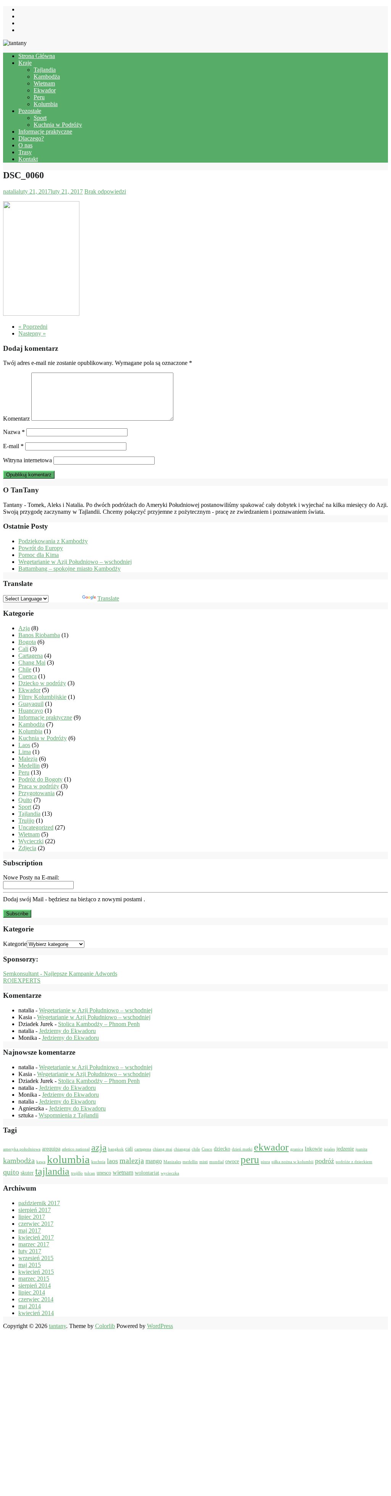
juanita (361, 1149)
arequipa (51, 1149)
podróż (324, 1161)
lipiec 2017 (31, 1217)
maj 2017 (29, 1230)
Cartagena (30, 655)
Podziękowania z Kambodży (53, 541)
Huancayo (30, 710)
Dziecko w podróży (42, 683)
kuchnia (98, 1162)
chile (196, 1149)
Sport (40, 118)
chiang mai (162, 1149)
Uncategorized (35, 827)
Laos (24, 745)
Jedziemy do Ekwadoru (67, 1031)
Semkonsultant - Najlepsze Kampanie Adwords (60, 973)
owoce (232, 1161)
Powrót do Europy (40, 548)
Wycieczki (31, 841)
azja (99, 1147)
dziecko (222, 1149)
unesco (104, 1173)
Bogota (27, 642)
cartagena (142, 1149)
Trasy (25, 152)
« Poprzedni (32, 326)
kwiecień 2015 (36, 1271)
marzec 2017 (33, 1244)
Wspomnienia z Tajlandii (69, 1115)
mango (153, 1161)
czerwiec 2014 (35, 1299)
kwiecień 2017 (36, 1237)
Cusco (207, 1149)
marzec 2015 (33, 1278)
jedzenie (345, 1149)
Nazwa (14, 432)
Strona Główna (36, 56)
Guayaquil (31, 703)
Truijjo (26, 820)
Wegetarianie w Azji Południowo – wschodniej (75, 561)
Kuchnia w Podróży (58, 124)
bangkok (116, 1149)
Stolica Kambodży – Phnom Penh (99, 1024)
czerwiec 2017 (35, 1223)
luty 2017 (29, 1251)
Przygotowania (36, 793)
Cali (23, 649)
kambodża (19, 1160)
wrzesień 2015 (35, 1258)
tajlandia (52, 1171)
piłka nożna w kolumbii (292, 1162)
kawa (40, 1162)
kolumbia (68, 1159)
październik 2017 (39, 1203)
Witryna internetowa (27, 460)
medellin (190, 1162)
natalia (11, 191)
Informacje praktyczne (45, 131)
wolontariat (147, 1173)
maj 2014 (29, 1306)
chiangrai (182, 1149)
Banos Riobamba (39, 635)
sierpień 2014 (34, 1285)
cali (129, 1149)
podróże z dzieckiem (354, 1162)
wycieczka (170, 1173)
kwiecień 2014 (36, 1313)
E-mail (13, 446)
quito (11, 1172)
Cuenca (27, 676)
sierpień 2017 (34, 1210)
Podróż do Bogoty (40, 779)
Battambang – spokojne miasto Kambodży (69, 568)
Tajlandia (45, 69)
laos (112, 1161)
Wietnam (44, 83)
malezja (132, 1160)
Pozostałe (29, 111)
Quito (25, 800)
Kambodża (47, 76)
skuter (27, 1173)
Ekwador (45, 90)
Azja (24, 628)
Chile (24, 669)
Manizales (172, 1162)
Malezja (27, 758)
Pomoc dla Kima (38, 555)
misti (203, 1162)
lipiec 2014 (31, 1292)
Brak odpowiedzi (105, 191)
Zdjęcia (27, 848)
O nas (25, 145)
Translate (108, 598)
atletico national (76, 1149)
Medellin (29, 765)
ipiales (329, 1149)
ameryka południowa (21, 1149)
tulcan (89, 1173)
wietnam (123, 1172)
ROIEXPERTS (21, 980)
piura (265, 1162)
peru (250, 1159)
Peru (39, 97)
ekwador (271, 1147)
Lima (24, 752)
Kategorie (15, 944)
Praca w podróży (38, 786)
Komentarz (16, 418)
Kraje (25, 63)
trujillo (77, 1173)
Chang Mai (31, 662)
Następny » (32, 333)
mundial (216, 1162)
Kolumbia (46, 104)
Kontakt (28, 159)
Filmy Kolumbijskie (42, 697)
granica (296, 1149)
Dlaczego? (31, 138)
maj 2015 (29, 1265)
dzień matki (242, 1149)
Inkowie (313, 1149)
